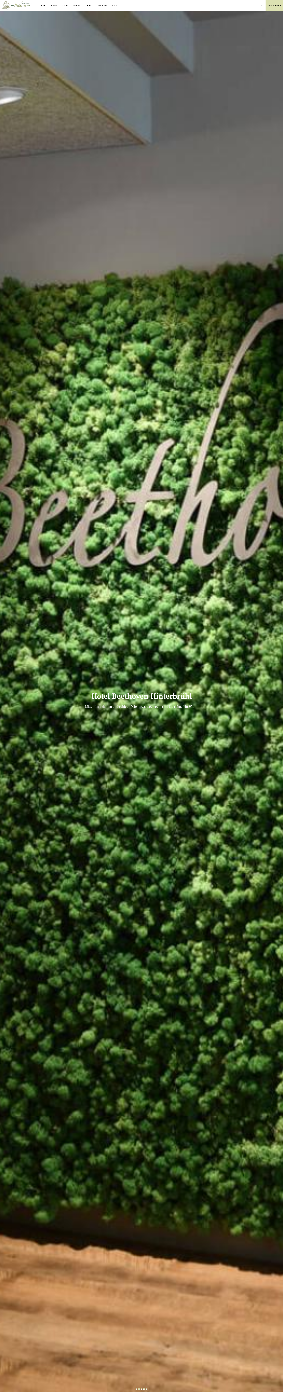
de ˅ (261, 6)
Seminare (102, 5)
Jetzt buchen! (274, 5)
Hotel (42, 5)
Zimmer (53, 5)
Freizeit (65, 5)
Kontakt (115, 5)
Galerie (76, 5)
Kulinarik (89, 5)
